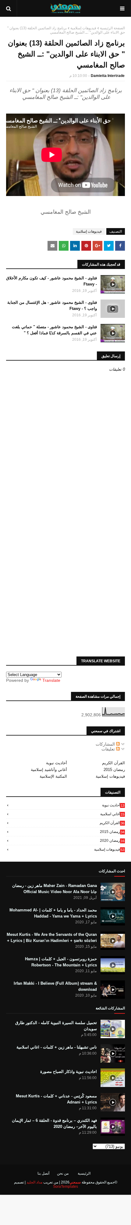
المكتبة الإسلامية (53, 776)
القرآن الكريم (113, 763)
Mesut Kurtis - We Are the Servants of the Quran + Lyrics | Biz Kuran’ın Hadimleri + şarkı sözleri (52, 937)
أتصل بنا (43, 1173)
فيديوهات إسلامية (83, 28)
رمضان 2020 (112, 840)
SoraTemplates (65, 1186)
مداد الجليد (34, 1182)
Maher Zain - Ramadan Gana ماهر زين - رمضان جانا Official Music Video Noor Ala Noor (54, 888)
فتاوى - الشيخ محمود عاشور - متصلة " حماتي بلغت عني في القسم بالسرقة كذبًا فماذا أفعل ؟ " (54, 330)
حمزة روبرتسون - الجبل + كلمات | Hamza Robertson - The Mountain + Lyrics (61, 962)
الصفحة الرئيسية (112, 28)
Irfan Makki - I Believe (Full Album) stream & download (55, 986)
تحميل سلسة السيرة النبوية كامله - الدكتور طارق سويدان (56, 1025)
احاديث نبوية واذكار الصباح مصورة (68, 1071)
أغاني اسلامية (112, 814)
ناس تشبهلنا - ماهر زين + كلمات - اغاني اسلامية (56, 1047)
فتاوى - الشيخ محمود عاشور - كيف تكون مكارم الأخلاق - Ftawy (51, 281)
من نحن (63, 1173)
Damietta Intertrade (108, 76)
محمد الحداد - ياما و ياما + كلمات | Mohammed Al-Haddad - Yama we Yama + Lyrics (53, 913)
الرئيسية (84, 1173)
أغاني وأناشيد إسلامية (49, 769)
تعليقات (108, 749)
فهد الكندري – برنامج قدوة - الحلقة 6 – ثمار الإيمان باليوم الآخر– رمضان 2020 (54, 1123)
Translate (51, 680)
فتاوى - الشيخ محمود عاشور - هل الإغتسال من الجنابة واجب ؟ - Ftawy (52, 305)
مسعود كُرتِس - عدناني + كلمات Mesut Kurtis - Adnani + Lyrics (56, 1099)
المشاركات (106, 744)
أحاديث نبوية (56, 763)
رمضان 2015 (114, 769)
